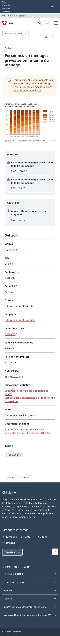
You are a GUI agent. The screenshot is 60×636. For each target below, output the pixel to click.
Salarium (8, 598)
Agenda (7, 590)
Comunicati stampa (14, 582)
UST (11, 23)
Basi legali (6, 631)
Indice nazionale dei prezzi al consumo (25, 606)
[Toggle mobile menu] (55, 23)
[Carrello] (47, 22)
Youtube (42, 536)
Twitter (27, 536)
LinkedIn (11, 542)
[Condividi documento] (52, 36)
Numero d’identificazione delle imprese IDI (27, 615)
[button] (55, 551)
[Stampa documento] (46, 36)
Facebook (11, 536)
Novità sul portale (13, 573)
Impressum (16, 631)
